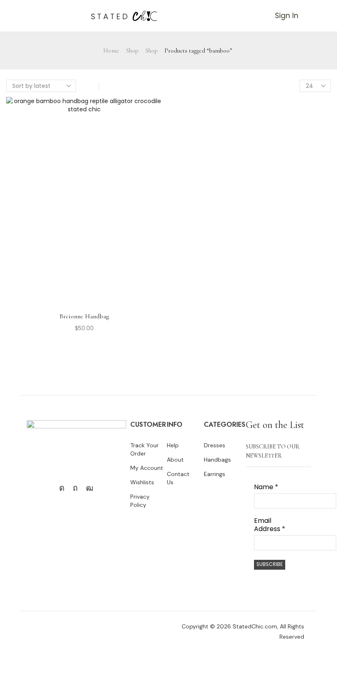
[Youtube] (89, 488)
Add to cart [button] (84, 204)
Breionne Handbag (84, 316)
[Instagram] (62, 488)
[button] (3, 15)
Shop (132, 50)
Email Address (269, 525)
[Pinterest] (75, 488)
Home (111, 50)
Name (266, 487)
